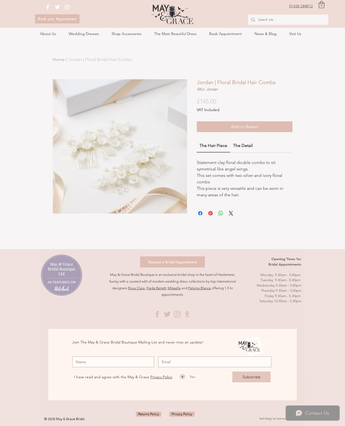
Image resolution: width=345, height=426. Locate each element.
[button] (322, 4)
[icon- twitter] (167, 314)
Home (59, 59)
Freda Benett (156, 288)
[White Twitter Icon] (57, 7)
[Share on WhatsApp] (221, 213)
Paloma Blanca (199, 288)
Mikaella (174, 288)
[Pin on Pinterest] (210, 213)
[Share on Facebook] (200, 213)
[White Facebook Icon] (47, 7)
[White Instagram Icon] (67, 7)
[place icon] (187, 314)
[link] (213, 145)
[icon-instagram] (177, 314)
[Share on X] (231, 213)
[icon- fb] (157, 314)
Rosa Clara (136, 288)
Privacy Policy (161, 377)
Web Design (266, 418)
